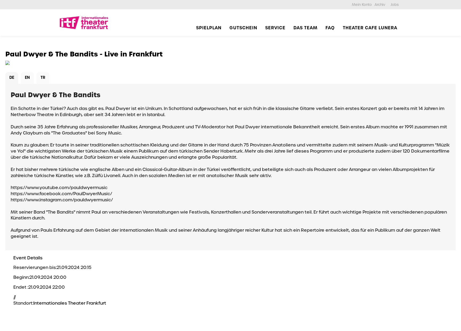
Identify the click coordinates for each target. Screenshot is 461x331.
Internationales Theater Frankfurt (69, 303)
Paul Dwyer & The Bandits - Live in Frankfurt (84, 54)
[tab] (11, 78)
